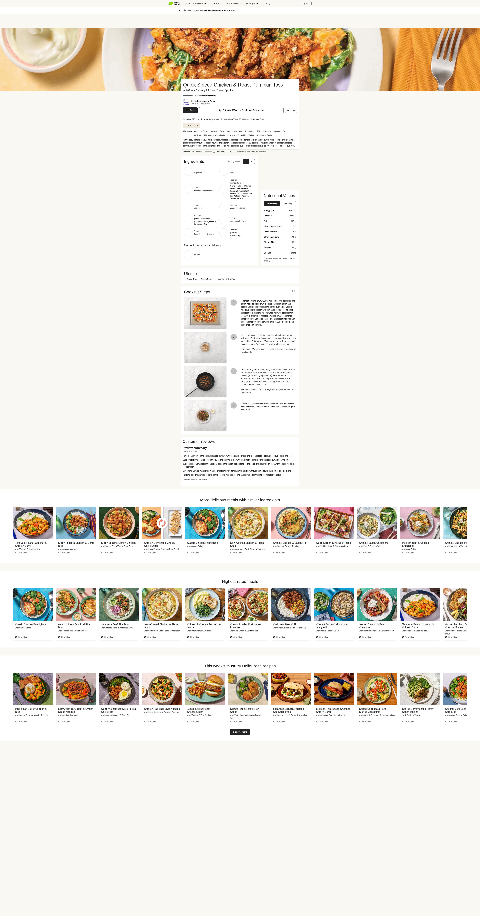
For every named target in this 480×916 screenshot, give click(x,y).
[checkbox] (184, 96)
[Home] (179, 10)
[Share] (294, 110)
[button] (219, 161)
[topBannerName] (240, 21)
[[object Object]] (287, 110)
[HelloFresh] (174, 3)
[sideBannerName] (280, 171)
